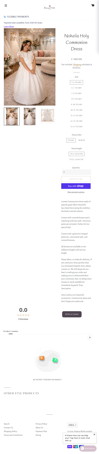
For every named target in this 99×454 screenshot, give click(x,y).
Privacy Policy (41, 423)
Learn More (9, 26)
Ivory (71, 140)
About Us (39, 427)
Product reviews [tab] (10, 331)
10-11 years (76, 110)
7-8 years (76, 93)
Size (76, 76)
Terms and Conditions (13, 435)
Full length (76, 159)
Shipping (77, 64)
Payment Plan (41, 431)
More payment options (76, 192)
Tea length (76, 154)
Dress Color (76, 134)
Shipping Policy (10, 431)
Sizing (38, 435)
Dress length (76, 148)
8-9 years (76, 99)
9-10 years (76, 104)
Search (7, 423)
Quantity (76, 167)
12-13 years (76, 121)
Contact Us (8, 427)
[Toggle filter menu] (90, 337)
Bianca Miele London (83, 431)
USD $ (71, 425)
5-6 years (76, 82)
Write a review (72, 314)
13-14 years (76, 126)
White (82, 140)
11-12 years (76, 115)
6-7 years (76, 88)
